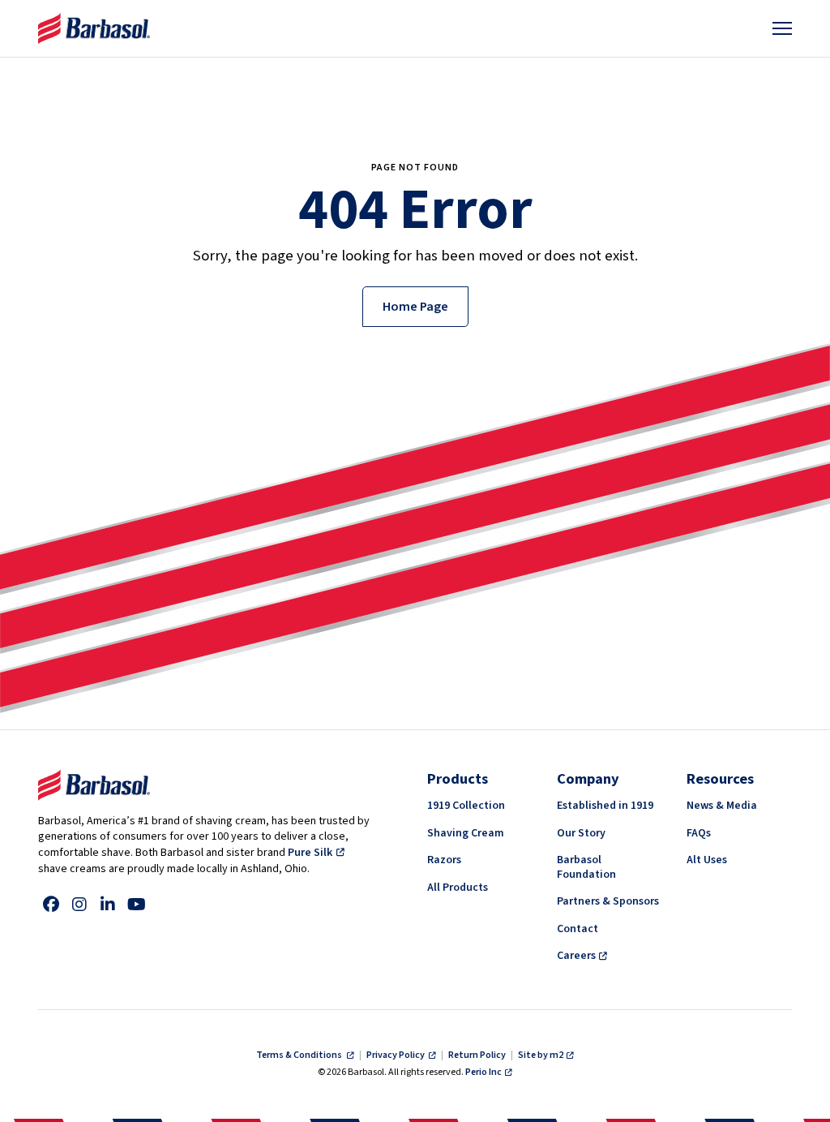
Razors (444, 860)
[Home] (94, 28)
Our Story (581, 833)
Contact (577, 929)
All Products (457, 887)
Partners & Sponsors (608, 901)
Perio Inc (483, 1072)
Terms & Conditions (300, 1055)
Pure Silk (310, 853)
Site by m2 (540, 1055)
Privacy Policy (396, 1055)
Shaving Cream (465, 833)
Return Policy (477, 1055)
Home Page (415, 307)
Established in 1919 (605, 805)
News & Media (722, 805)
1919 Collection (466, 805)
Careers (576, 956)
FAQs (699, 833)
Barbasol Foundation (586, 867)
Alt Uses (707, 860)
